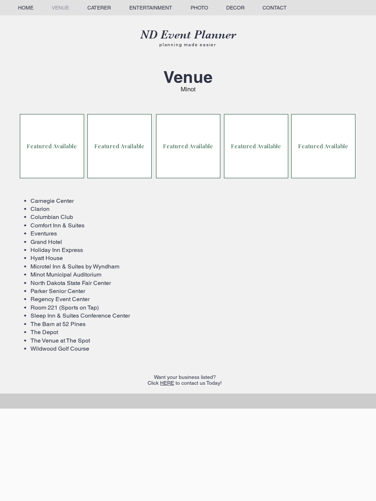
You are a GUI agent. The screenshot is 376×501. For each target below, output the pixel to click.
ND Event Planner (188, 34)
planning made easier (187, 44)
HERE (167, 383)
